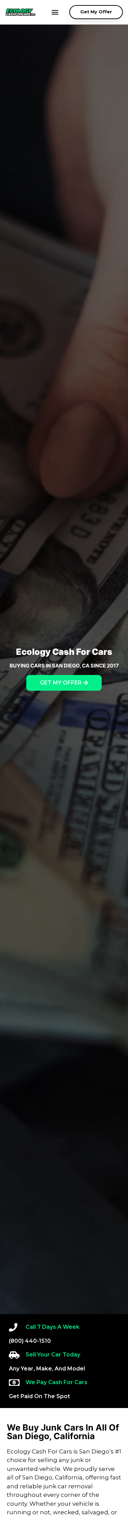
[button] (55, 12)
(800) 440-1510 (30, 1341)
